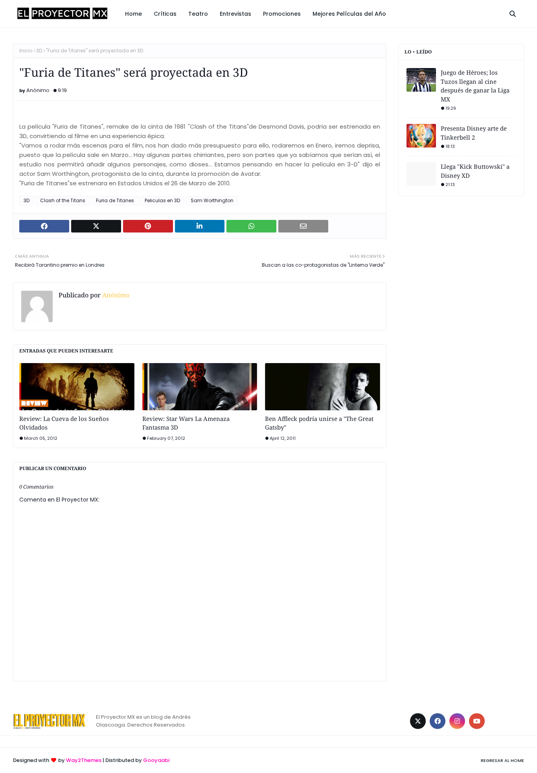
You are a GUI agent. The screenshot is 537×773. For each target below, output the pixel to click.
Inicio (25, 50)
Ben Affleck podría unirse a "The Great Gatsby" (319, 423)
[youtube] (477, 721)
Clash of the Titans (62, 200)
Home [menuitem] (133, 14)
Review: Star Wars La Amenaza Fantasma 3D (186, 423)
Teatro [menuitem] (198, 14)
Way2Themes (83, 760)
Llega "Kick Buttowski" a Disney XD (475, 170)
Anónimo (38, 90)
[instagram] (457, 721)
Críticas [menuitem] (165, 14)
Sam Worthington (212, 200)
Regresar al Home (502, 760)
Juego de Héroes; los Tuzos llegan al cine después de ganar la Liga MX (475, 85)
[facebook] (437, 721)
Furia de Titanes (115, 200)
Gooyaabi (156, 760)
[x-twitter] (418, 721)
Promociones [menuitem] (282, 14)
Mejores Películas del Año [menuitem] (349, 14)
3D (39, 50)
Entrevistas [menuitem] (235, 14)
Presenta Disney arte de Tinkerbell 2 (474, 132)
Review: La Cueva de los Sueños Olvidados (64, 423)
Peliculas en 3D (162, 200)
